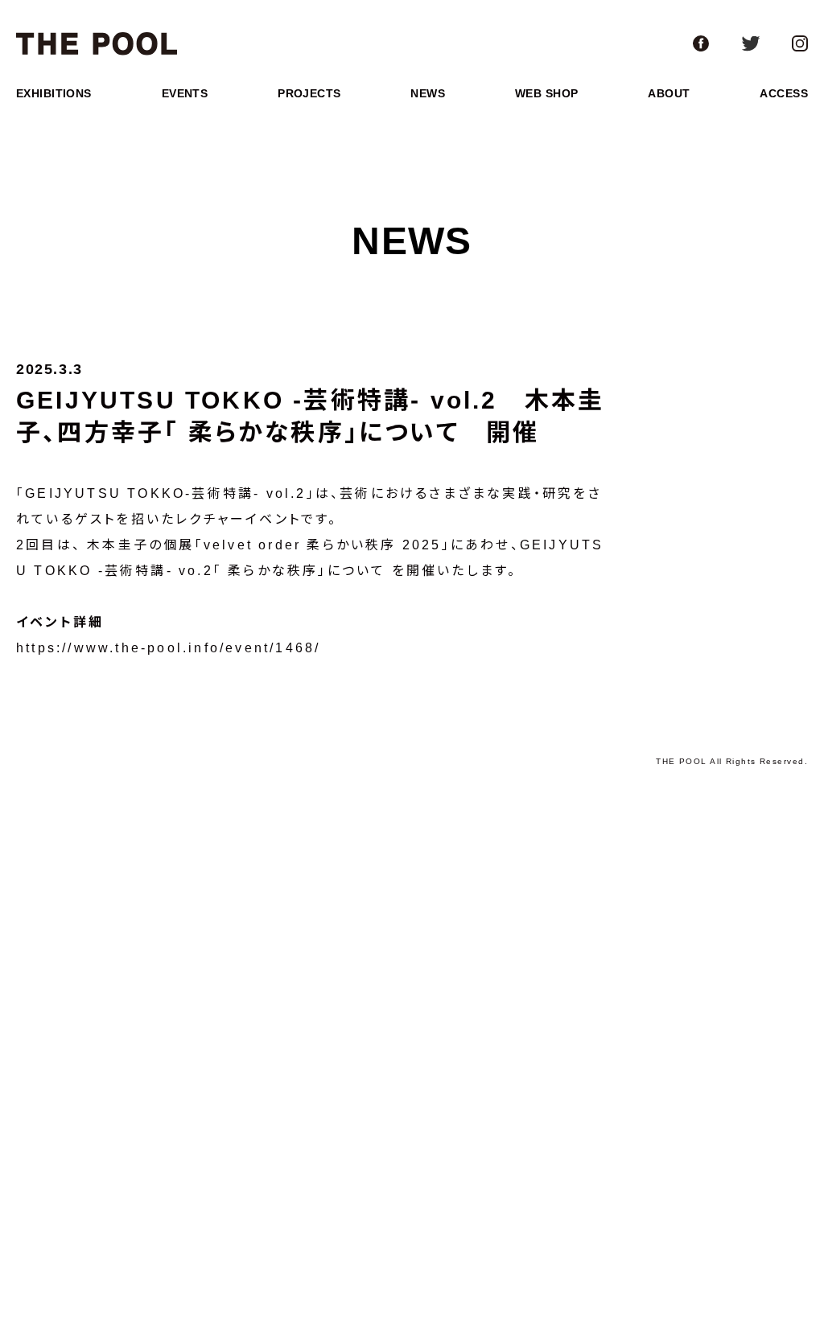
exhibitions (54, 93)
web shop (546, 93)
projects (309, 93)
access (784, 93)
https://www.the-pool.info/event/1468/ (168, 648)
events (185, 93)
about (669, 93)
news (427, 93)
